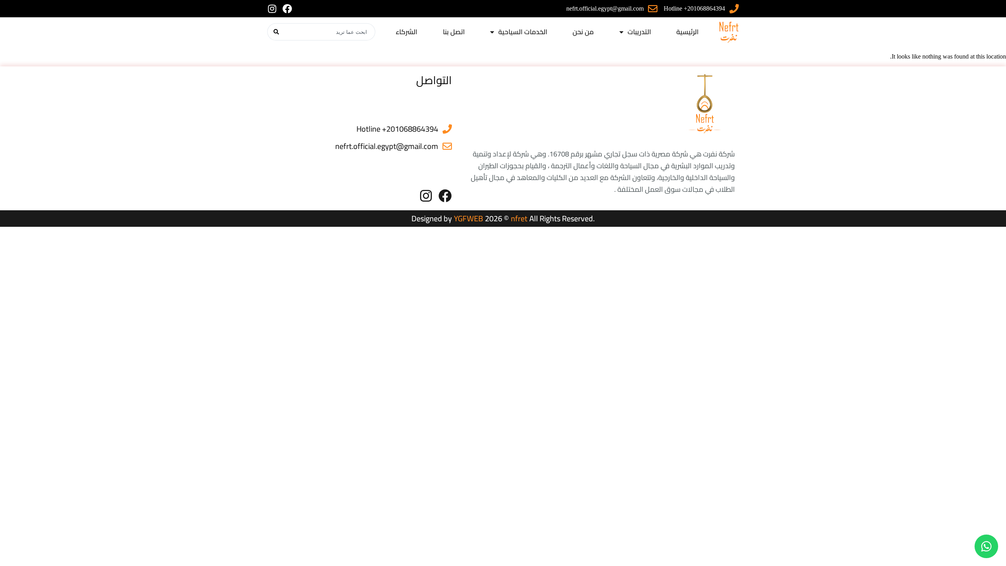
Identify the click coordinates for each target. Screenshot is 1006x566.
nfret (519, 218)
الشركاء (406, 32)
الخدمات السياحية (522, 32)
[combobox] (330, 31)
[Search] (276, 31)
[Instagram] (272, 8)
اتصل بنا (454, 32)
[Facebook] (287, 8)
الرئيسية (687, 32)
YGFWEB (468, 218)
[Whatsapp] (986, 546)
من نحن (583, 32)
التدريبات (639, 32)
